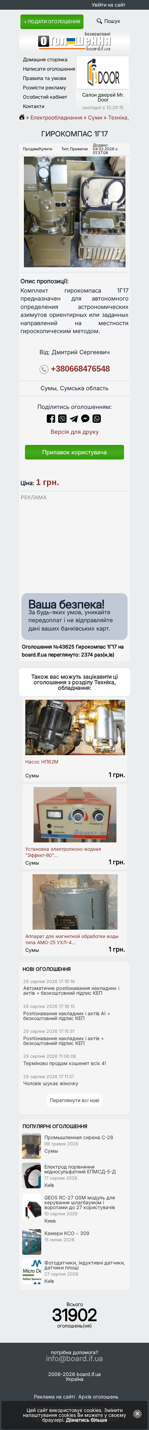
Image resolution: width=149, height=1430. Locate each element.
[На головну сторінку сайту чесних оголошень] (74, 49)
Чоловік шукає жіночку (50, 1083)
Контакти (33, 106)
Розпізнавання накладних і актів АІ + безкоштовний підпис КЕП (66, 1015)
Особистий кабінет (45, 97)
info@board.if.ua (74, 1358)
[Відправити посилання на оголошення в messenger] (86, 420)
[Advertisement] (71, 545)
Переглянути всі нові (74, 1100)
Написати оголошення (49, 69)
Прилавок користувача (74, 452)
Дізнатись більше (86, 1420)
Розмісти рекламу (44, 87)
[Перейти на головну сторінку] (24, 117)
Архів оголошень (98, 1397)
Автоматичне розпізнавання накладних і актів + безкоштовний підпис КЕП (71, 990)
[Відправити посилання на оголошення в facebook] (51, 420)
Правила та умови (44, 78)
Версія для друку (75, 431)
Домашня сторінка (45, 59)
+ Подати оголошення (52, 21)
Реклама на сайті (54, 1397)
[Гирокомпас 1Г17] (74, 206)
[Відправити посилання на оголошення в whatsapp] (97, 420)
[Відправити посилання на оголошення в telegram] (74, 420)
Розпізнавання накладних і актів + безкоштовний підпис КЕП (63, 1040)
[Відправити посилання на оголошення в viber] (62, 420)
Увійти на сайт (108, 5)
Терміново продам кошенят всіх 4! (64, 1063)
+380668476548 (80, 368)
